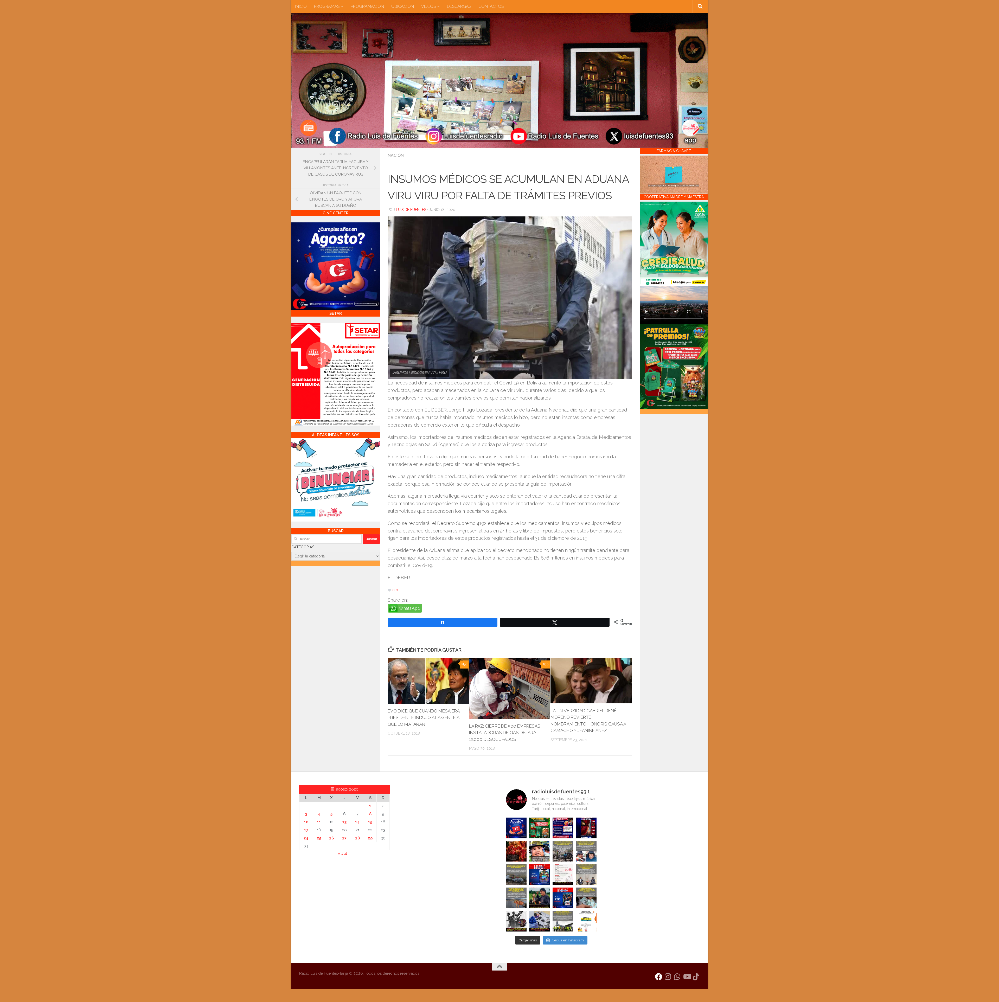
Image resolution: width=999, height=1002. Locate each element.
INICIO (301, 6)
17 (306, 830)
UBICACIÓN (402, 6)
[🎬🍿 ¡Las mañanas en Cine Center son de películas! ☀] (539, 874)
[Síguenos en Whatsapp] (677, 976)
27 (344, 838)
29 (370, 838)
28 (357, 838)
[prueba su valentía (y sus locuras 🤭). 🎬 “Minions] (586, 921)
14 (357, 822)
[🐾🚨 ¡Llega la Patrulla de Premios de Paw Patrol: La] (539, 828)
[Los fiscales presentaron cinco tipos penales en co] (539, 851)
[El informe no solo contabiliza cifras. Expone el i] (563, 851)
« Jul (342, 853)
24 (306, 838)
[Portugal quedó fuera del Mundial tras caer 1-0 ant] (516, 851)
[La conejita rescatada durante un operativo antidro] (539, 921)
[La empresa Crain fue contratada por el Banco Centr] (516, 874)
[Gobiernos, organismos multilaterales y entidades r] (563, 921)
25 (319, 838)
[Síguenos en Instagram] (668, 976)
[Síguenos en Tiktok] (696, 976)
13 (344, 822)
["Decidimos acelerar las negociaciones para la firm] (586, 874)
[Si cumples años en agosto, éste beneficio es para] (516, 828)
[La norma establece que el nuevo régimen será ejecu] (586, 898)
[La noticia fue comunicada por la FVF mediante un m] (516, 921)
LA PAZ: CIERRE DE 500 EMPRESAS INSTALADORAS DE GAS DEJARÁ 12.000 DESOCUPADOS (504, 732)
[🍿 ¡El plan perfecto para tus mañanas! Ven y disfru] (563, 898)
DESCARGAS (459, 6)
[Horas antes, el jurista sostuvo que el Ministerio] (586, 851)
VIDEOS (428, 6)
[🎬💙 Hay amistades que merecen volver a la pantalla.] (563, 828)
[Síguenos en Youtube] (686, 976)
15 (370, 822)
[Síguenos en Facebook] (658, 976)
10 (306, 822)
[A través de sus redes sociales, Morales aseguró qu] (539, 898)
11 (319, 822)
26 (331, 838)
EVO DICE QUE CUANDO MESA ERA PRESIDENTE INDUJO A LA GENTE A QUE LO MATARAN (423, 717)
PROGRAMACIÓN (367, 6)
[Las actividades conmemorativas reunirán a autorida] (563, 874)
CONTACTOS (491, 6)
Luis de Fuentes (411, 210)
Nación (396, 155)
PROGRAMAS (327, 6)
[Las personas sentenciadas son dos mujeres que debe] (516, 898)
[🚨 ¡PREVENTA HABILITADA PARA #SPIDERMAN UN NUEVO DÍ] (586, 828)
